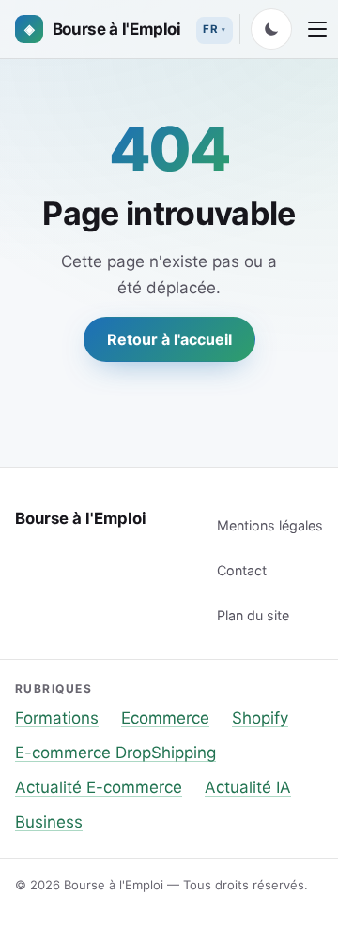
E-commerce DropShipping (115, 752)
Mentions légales (270, 525)
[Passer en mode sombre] (271, 29)
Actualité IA (248, 787)
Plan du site (253, 615)
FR (210, 29)
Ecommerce (165, 718)
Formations (57, 718)
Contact (242, 570)
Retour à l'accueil (169, 339)
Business (49, 822)
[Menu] (317, 29)
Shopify (260, 718)
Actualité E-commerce (98, 787)
